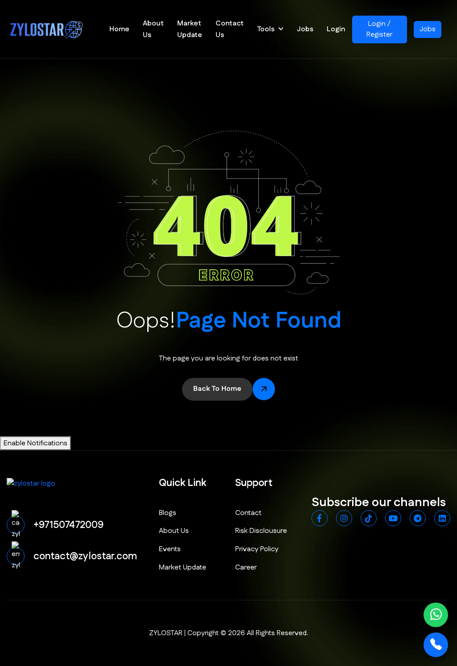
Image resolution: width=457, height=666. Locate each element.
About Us (153, 29)
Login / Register (379, 29)
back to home (217, 389)
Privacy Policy (256, 549)
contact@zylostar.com (85, 556)
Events (170, 549)
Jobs (305, 29)
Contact (248, 513)
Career (246, 567)
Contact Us (230, 29)
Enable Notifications (35, 443)
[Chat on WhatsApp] (436, 615)
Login (336, 29)
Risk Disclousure (261, 531)
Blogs (167, 513)
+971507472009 (68, 525)
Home (119, 29)
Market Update (189, 29)
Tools (265, 29)
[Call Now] (436, 644)
